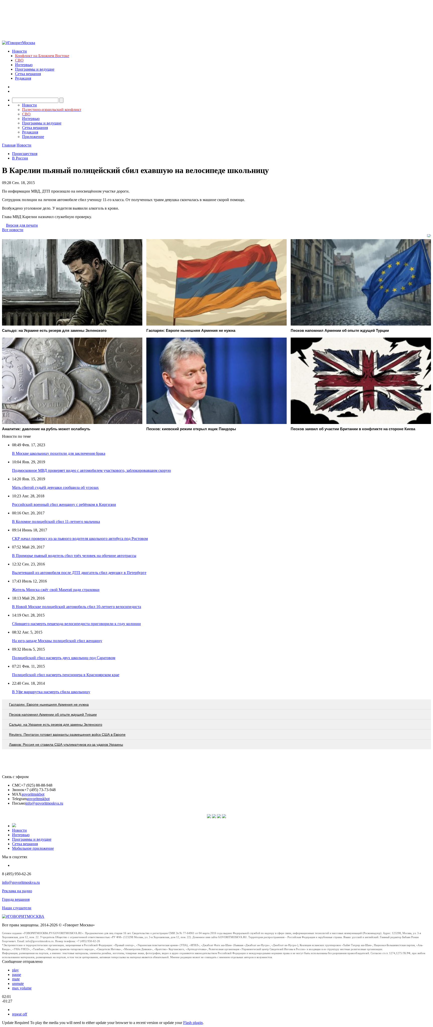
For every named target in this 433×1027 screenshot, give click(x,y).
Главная (9, 145)
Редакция (23, 78)
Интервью (24, 65)
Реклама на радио (17, 891)
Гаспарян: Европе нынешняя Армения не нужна (49, 704)
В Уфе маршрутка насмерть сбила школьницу (51, 692)
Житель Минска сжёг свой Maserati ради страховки (55, 590)
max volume (22, 988)
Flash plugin (193, 1022)
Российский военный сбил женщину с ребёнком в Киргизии (64, 504)
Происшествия (24, 154)
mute (16, 979)
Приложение (33, 136)
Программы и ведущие (34, 69)
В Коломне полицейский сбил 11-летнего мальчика (56, 521)
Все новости (12, 230)
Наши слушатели (16, 908)
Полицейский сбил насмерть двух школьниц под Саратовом (63, 658)
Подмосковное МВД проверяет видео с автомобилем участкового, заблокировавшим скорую (91, 470)
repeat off (19, 1014)
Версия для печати (22, 225)
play (15, 970)
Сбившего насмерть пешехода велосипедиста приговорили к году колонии (76, 624)
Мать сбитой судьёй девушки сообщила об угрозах (55, 487)
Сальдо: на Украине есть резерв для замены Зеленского (55, 724)
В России (20, 158)
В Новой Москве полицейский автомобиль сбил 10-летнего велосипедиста (76, 607)
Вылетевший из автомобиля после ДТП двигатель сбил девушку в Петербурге (79, 572)
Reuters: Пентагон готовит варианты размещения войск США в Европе (67, 734)
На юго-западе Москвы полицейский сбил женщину (57, 641)
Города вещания (16, 899)
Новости (19, 51)
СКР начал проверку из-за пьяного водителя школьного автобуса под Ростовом (80, 538)
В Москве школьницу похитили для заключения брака (58, 453)
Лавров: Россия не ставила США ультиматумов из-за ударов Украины (66, 745)
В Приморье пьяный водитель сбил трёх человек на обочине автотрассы (74, 555)
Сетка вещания (28, 74)
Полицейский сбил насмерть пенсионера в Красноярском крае (65, 675)
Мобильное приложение (33, 848)
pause (16, 974)
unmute (18, 983)
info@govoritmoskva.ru (44, 803)
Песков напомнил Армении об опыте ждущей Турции (53, 714)
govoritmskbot (33, 794)
